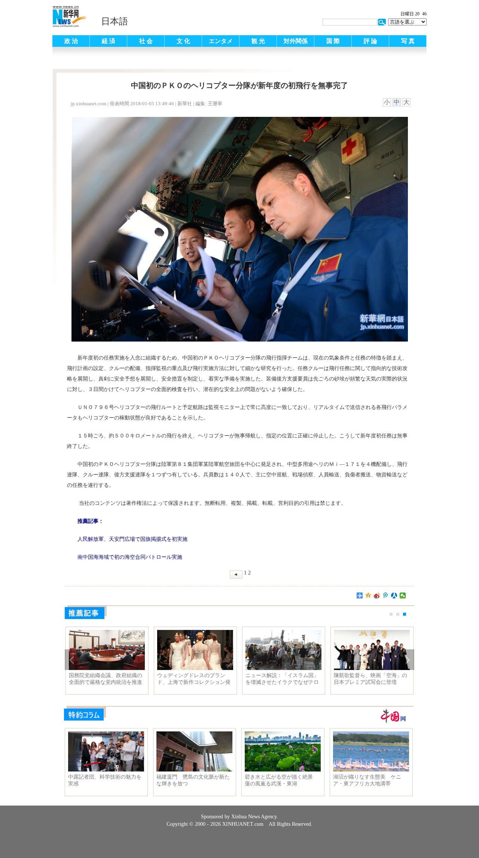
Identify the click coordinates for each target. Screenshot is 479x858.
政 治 (71, 41)
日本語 (114, 21)
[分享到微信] (403, 595)
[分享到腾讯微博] (385, 595)
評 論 (370, 41)
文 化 (183, 41)
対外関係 (296, 41)
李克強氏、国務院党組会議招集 (105, 675)
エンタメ (221, 41)
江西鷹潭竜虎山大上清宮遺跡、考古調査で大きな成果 (282, 679)
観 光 (258, 41)
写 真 (408, 41)
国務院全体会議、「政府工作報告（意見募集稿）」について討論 (194, 679)
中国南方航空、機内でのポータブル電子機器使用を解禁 (370, 679)
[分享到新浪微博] (377, 595)
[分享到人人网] (394, 595)
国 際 (333, 41)
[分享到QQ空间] (368, 595)
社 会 (146, 41)
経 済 (108, 41)
